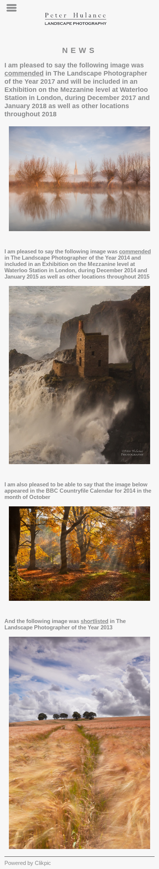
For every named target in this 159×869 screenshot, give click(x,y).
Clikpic (43, 863)
